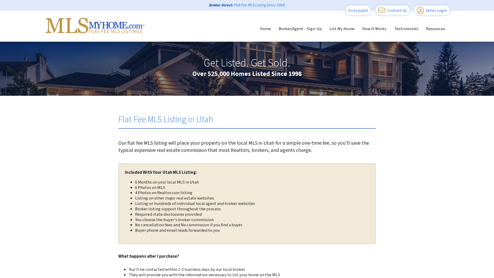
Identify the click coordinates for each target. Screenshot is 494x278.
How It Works (374, 29)
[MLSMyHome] (95, 25)
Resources (435, 29)
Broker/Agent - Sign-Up (300, 29)
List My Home (342, 29)
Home (265, 29)
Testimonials (406, 29)
